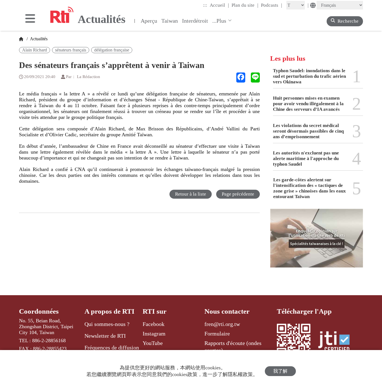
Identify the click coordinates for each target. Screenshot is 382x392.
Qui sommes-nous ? (106, 324)
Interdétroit (195, 21)
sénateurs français (70, 50)
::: (205, 5)
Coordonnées (39, 311)
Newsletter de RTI (105, 336)
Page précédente (238, 194)
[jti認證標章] (337, 342)
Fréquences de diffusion (111, 347)
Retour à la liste (190, 194)
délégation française (111, 50)
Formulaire (217, 333)
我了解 (280, 371)
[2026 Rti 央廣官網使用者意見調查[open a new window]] (316, 242)
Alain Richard (34, 50)
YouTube (153, 343)
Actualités (38, 38)
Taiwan (169, 21)
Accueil (219, 5)
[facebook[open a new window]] (240, 77)
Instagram (154, 333)
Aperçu (149, 21)
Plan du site (245, 5)
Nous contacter (226, 311)
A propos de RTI (109, 311)
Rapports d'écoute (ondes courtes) (232, 346)
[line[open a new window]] (255, 77)
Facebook (153, 324)
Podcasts (271, 5)
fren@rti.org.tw (222, 324)
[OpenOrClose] (30, 19)
